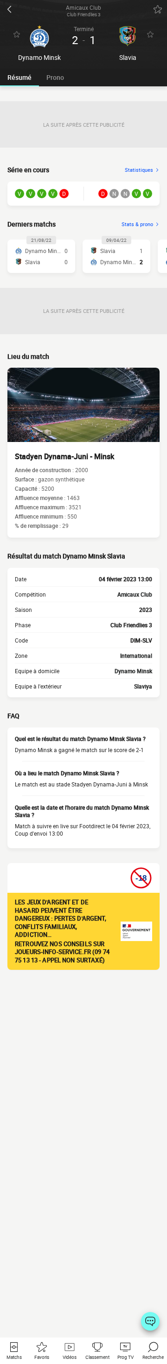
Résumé (19, 77)
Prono (55, 77)
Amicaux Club (134, 594)
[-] (150, 1321)
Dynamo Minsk (133, 671)
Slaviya (143, 686)
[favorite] (157, 9)
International (136, 655)
